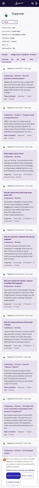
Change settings (13, 482)
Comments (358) (25, 57)
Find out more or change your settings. (20, 470)
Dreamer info (33, 57)
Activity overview (5, 57)
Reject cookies (27, 476)
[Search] (32, 3)
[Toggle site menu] (4, 3)
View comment (10, 96)
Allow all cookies (13, 476)
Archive (18, 76)
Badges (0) (14, 57)
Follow (6, 22)
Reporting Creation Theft (13, 154)
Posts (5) (19, 57)
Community (8, 76)
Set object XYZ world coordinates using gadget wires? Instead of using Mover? (18, 408)
